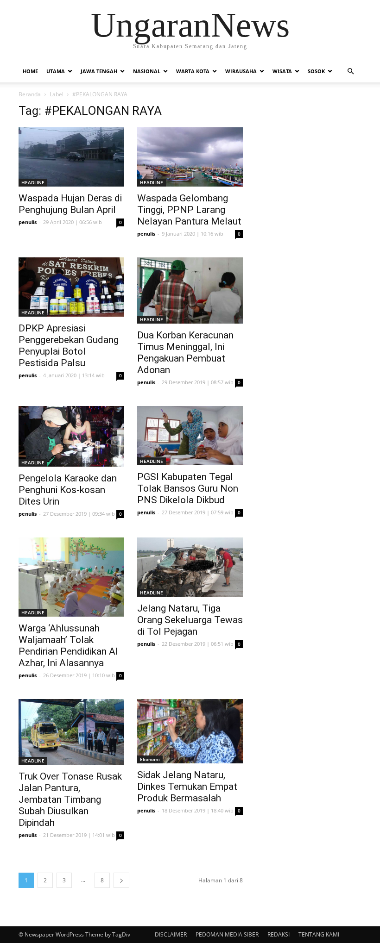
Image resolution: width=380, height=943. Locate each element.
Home (30, 71)
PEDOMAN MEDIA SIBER (227, 934)
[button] (350, 71)
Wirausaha (241, 71)
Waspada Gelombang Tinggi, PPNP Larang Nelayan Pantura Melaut (189, 210)
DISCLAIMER (171, 934)
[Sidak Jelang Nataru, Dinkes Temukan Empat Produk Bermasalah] (190, 731)
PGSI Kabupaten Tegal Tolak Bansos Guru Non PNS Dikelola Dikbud (187, 488)
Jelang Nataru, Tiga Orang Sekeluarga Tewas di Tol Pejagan (190, 620)
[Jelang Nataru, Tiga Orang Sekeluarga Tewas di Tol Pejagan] (190, 567)
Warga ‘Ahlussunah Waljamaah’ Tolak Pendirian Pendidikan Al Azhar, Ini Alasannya (68, 645)
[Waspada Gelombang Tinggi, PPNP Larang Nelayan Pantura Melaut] (190, 157)
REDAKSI (278, 934)
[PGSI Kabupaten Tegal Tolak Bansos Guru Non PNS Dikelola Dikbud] (190, 435)
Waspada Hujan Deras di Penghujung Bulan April (70, 204)
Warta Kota (192, 71)
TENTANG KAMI (318, 934)
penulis (28, 222)
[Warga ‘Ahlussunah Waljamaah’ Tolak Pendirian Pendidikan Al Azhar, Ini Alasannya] (71, 577)
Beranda (30, 94)
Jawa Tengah (99, 71)
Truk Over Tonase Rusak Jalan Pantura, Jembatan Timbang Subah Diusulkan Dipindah (70, 799)
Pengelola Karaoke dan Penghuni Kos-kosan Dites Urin (68, 490)
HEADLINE (32, 182)
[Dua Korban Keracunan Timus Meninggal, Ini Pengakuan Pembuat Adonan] (190, 290)
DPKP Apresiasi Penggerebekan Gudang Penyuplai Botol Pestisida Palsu (69, 345)
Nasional (146, 71)
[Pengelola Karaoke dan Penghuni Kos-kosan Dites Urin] (71, 436)
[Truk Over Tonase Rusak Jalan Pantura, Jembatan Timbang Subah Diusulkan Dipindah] (71, 732)
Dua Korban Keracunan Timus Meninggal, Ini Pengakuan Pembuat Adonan (185, 352)
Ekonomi (150, 759)
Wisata (282, 71)
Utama (55, 71)
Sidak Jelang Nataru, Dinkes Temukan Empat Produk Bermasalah (187, 786)
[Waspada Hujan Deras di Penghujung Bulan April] (71, 157)
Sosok (316, 71)
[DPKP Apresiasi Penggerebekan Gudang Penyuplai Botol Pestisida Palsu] (71, 287)
